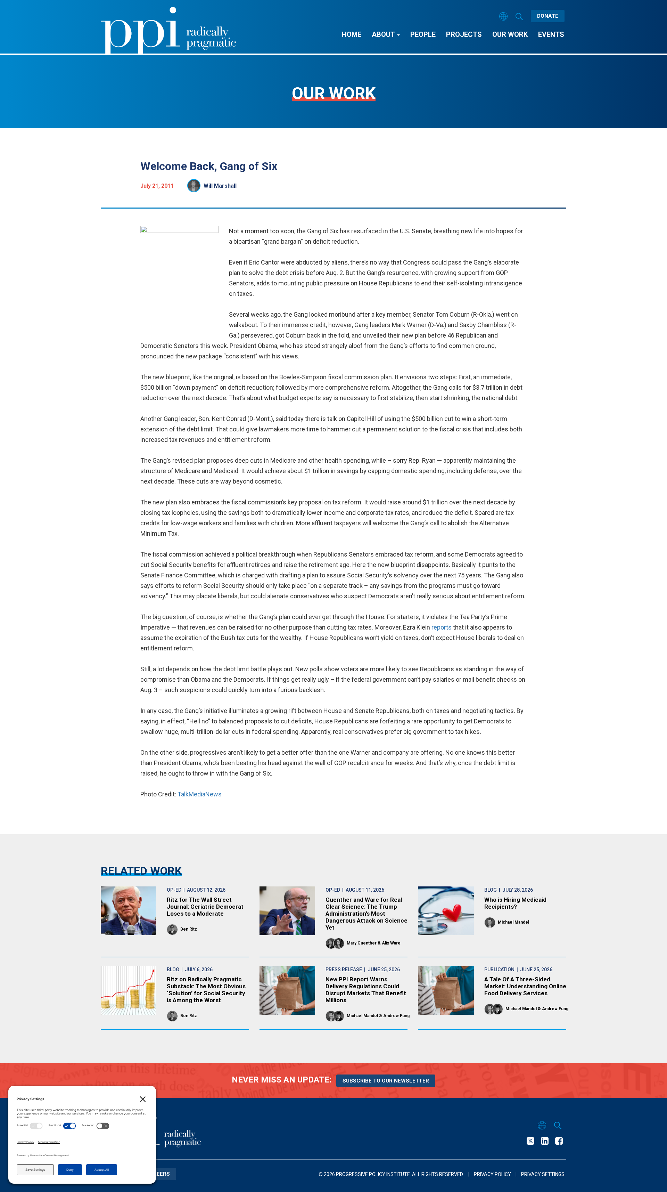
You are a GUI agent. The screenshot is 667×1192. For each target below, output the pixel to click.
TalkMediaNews (200, 794)
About (384, 34)
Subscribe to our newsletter (386, 1081)
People (423, 34)
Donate (547, 16)
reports (441, 627)
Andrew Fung (396, 1015)
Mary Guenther (362, 943)
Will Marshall (220, 186)
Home (351, 34)
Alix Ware (391, 943)
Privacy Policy (492, 1174)
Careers (158, 1174)
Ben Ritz (188, 929)
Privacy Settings (543, 1174)
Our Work (510, 34)
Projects (464, 34)
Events (551, 34)
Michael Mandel (513, 922)
